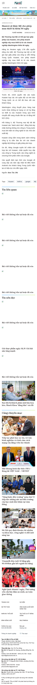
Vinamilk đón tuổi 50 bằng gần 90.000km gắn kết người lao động (17, 562)
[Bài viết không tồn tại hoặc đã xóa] (18, 202)
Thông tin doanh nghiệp (8, 633)
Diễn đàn (19, 18)
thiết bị (19, 181)
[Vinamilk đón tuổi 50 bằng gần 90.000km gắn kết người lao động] (18, 549)
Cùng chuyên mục (12, 413)
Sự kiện (14, 7)
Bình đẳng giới (6, 620)
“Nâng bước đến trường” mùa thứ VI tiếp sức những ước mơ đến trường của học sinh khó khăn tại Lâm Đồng (18, 500)
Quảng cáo (23, 628)
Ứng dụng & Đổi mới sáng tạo (27, 608)
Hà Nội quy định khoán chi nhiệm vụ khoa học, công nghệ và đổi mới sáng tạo (18, 532)
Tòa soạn (25, 633)
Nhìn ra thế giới (7, 613)
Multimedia (24, 620)
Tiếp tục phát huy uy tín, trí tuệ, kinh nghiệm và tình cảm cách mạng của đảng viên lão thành (17, 440)
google (28, 181)
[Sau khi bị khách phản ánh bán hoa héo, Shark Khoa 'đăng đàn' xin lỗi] (18, 391)
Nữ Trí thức (23, 7)
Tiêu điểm (12, 18)
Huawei (11, 181)
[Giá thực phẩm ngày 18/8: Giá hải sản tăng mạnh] (18, 336)
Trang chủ (6, 7)
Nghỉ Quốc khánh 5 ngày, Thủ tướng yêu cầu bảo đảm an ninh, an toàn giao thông (18, 591)
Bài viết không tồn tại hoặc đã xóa (17, 214)
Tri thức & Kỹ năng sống (26, 614)
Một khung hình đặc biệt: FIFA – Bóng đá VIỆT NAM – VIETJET (16, 469)
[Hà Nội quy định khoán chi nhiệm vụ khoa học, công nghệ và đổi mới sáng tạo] (18, 518)
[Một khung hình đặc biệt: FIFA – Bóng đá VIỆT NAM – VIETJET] (18, 456)
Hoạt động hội (27, 18)
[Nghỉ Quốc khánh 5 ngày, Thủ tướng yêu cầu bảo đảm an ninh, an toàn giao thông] (18, 577)
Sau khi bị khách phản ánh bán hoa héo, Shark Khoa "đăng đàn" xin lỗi (18, 404)
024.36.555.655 (6, 628)
